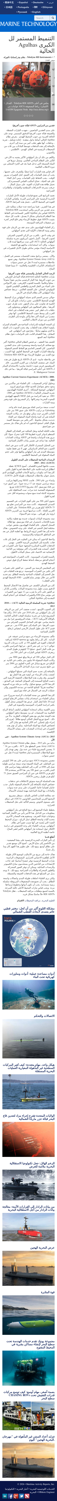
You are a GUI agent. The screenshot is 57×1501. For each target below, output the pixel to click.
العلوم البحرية (48, 913)
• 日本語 (8, 7)
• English (36, 12)
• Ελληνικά (47, 7)
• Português (22, 7)
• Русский (21, 12)
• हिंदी (35, 7)
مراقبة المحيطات (33, 913)
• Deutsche (37, 2)
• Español (23, 2)
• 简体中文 (8, 2)
